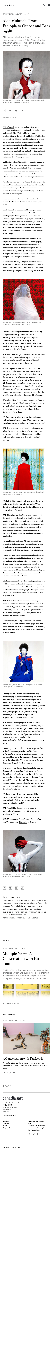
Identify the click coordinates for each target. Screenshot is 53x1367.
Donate (5, 1125)
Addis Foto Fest (32, 135)
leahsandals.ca (19, 914)
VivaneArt (25, 184)
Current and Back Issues (36, 1121)
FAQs (29, 1123)
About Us (6, 1121)
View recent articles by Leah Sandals (20, 918)
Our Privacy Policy (34, 1130)
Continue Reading (11, 1003)
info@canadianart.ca (9, 1115)
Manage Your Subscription (37, 1128)
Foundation (6, 1123)
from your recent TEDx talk (20, 586)
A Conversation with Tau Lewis (23, 1058)
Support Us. (7, 1128)
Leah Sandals (10, 118)
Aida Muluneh (8, 127)
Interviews (8, 14)
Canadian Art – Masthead (36, 1125)
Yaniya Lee (10, 1072)
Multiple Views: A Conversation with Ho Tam (21, 958)
